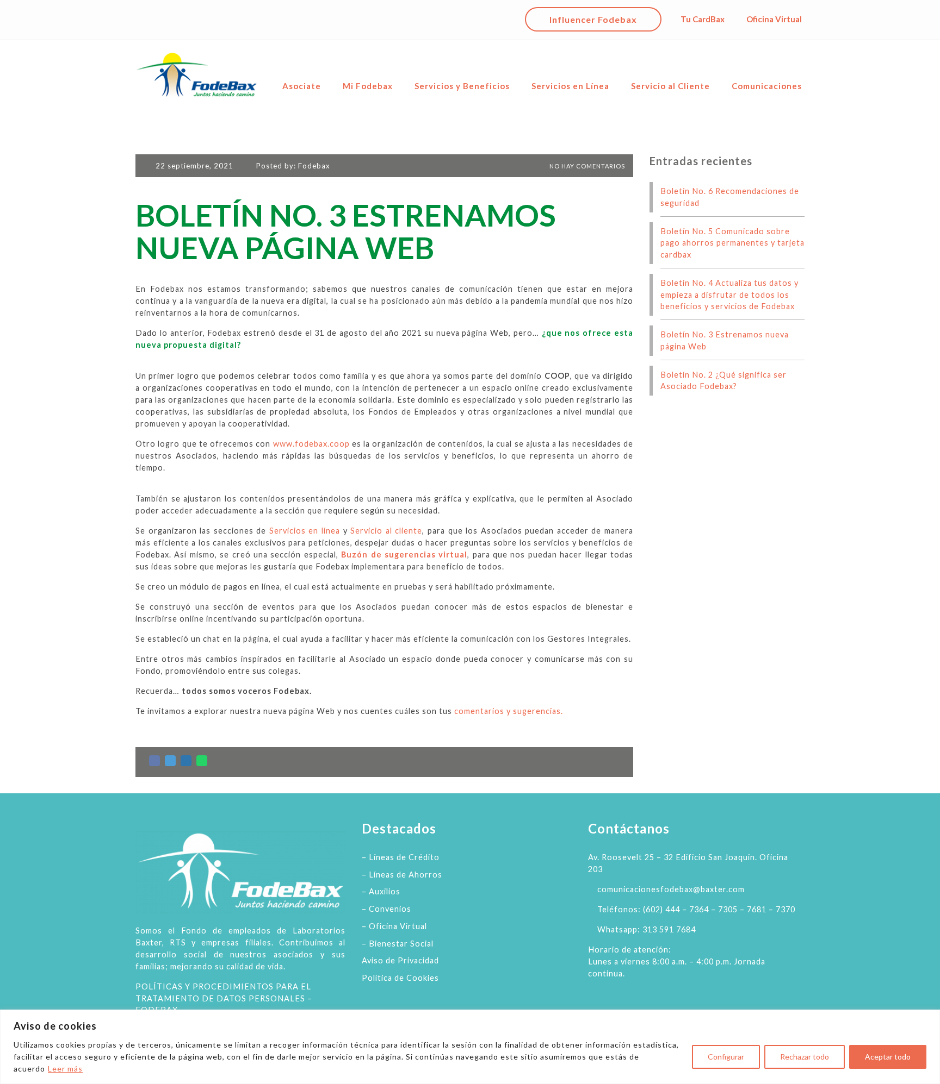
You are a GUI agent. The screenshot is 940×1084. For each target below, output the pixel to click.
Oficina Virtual (774, 19)
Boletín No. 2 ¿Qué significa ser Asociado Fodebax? (723, 380)
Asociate (301, 86)
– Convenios (386, 908)
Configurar (726, 1056)
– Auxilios (381, 891)
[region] (470, 1047)
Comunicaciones (767, 86)
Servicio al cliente (386, 530)
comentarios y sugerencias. (508, 711)
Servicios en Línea (570, 86)
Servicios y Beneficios (462, 86)
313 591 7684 (669, 929)
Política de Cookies (400, 977)
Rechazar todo (804, 1056)
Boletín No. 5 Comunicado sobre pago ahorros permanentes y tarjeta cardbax (732, 243)
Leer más (65, 1068)
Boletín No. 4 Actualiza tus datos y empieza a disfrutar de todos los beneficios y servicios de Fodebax (729, 294)
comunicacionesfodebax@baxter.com (671, 889)
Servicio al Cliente (670, 86)
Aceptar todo (888, 1056)
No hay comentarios (586, 166)
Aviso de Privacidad (400, 960)
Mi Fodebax (368, 86)
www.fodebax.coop (311, 443)
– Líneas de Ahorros (402, 874)
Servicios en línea (304, 530)
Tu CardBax (703, 19)
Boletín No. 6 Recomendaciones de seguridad (729, 197)
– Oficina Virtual (394, 926)
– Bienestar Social (398, 943)
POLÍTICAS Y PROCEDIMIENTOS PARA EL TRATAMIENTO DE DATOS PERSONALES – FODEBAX (223, 998)
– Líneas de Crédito (401, 857)
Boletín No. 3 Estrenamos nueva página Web (724, 340)
